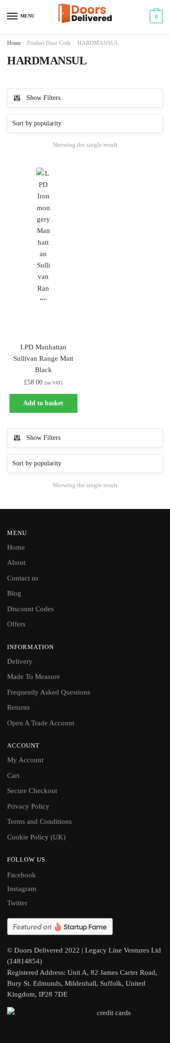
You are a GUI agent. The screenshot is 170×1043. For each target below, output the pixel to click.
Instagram (21, 888)
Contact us (22, 578)
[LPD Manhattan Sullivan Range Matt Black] (43, 249)
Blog (14, 593)
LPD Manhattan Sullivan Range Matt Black (43, 358)
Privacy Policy (28, 806)
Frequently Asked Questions (48, 692)
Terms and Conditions (39, 821)
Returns (18, 707)
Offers (16, 624)
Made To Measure (33, 676)
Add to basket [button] (43, 403)
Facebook (21, 875)
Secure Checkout (32, 790)
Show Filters (43, 97)
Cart (13, 775)
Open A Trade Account (40, 723)
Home (14, 43)
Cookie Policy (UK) (36, 837)
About (16, 562)
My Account (25, 760)
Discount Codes (30, 609)
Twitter (17, 903)
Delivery (20, 661)
